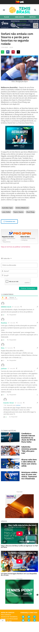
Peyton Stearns (18, 212)
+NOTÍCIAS (32, 17)
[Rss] (34, 620)
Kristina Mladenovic (22, 208)
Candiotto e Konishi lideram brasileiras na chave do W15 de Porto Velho (28, 437)
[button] (4, 10)
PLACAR (6, 17)
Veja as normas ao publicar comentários (15, 247)
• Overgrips (24, 240)
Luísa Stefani (6, 212)
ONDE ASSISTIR (19, 17)
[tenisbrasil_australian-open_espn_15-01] (19, 149)
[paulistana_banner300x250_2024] (19, 517)
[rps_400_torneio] (19, 28)
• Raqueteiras (6, 242)
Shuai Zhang (30, 212)
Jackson (18, 405)
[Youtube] (23, 620)
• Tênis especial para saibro (8, 239)
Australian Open (7, 208)
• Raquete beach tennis (28, 238)
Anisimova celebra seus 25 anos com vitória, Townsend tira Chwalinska (29, 475)
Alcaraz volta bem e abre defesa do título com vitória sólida (29, 462)
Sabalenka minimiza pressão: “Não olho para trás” (29, 450)
